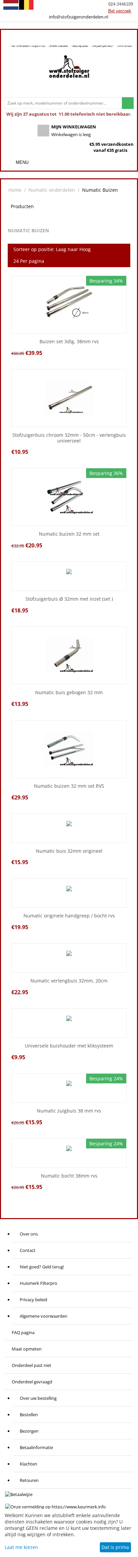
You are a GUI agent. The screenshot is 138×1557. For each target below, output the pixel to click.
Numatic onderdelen (51, 190)
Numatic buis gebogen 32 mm (69, 693)
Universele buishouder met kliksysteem (69, 1046)
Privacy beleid (33, 1300)
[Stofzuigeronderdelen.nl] (69, 69)
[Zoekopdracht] (128, 103)
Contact (28, 1250)
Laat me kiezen (21, 1547)
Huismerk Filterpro (38, 1283)
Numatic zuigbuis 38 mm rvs (69, 1111)
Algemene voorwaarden (43, 1316)
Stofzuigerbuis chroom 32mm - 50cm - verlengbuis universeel (69, 438)
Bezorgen (29, 1431)
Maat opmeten (27, 1349)
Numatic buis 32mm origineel (69, 851)
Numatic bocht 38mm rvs (69, 1176)
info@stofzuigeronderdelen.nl (78, 17)
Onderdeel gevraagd (32, 1382)
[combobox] (63, 103)
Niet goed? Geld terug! (42, 1267)
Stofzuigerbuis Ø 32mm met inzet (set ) (69, 599)
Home (14, 190)
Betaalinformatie (36, 1447)
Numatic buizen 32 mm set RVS (69, 786)
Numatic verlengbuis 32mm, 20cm (69, 981)
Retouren (29, 1480)
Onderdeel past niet (31, 1365)
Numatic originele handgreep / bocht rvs (69, 916)
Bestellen (29, 1415)
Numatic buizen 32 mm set (69, 534)
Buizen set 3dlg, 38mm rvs (69, 342)
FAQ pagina (23, 1332)
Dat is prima (115, 1547)
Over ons (29, 1234)
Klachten (28, 1464)
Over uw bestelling (38, 1398)
